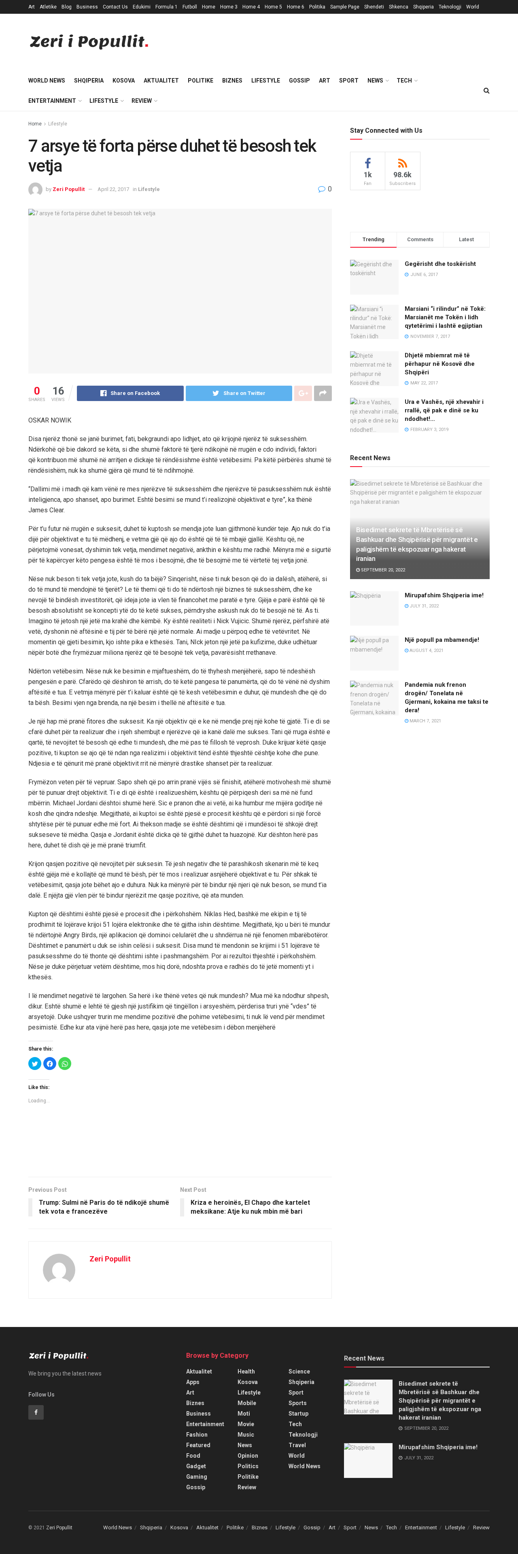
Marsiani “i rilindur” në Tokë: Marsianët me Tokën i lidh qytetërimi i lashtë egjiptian (445, 317)
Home (208, 7)
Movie (246, 1424)
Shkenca (398, 7)
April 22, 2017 (113, 189)
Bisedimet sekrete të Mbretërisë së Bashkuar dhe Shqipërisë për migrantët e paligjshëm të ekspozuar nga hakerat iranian (440, 1400)
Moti (244, 1413)
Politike (200, 80)
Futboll (190, 7)
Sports (298, 1403)
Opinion (248, 1455)
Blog (67, 7)
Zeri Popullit (69, 189)
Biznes (232, 80)
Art (31, 7)
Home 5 (273, 7)
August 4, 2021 (426, 650)
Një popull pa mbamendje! (442, 639)
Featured (198, 1445)
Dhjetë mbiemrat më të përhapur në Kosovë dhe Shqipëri (440, 364)
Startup (298, 1413)
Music (246, 1434)
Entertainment (52, 101)
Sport (349, 80)
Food (193, 1455)
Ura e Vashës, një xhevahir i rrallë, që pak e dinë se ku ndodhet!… (444, 410)
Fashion (197, 1434)
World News (46, 80)
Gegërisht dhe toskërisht (440, 263)
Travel (297, 1445)
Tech (404, 80)
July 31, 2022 (423, 606)
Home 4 (251, 7)
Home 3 (229, 7)
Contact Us (115, 7)
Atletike (48, 7)
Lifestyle (265, 80)
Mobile (247, 1403)
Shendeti (374, 7)
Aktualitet (161, 80)
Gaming (196, 1476)
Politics (248, 1466)
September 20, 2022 (382, 570)
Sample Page (344, 7)
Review (142, 101)
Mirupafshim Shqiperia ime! (444, 595)
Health (246, 1371)
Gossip (299, 80)
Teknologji (450, 7)
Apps (193, 1382)
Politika (317, 7)
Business (87, 7)
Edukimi (142, 7)
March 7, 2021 (424, 721)
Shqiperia (423, 7)
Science (299, 1371)
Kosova (124, 80)
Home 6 (295, 7)
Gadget (196, 1466)
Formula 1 (166, 7)
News (375, 80)
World (472, 7)
